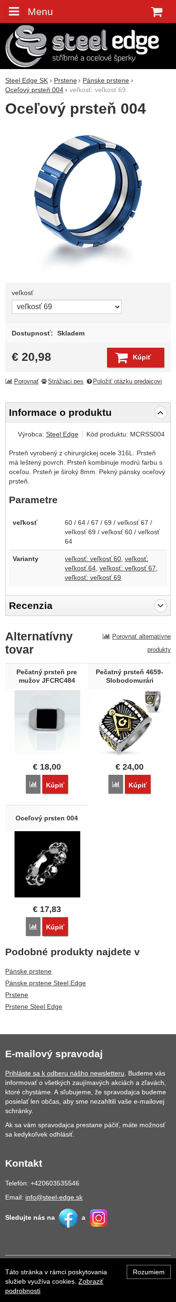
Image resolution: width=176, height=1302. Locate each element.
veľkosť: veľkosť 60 (93, 558)
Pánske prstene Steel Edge (45, 983)
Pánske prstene (28, 971)
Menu (40, 11)
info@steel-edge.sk (54, 1197)
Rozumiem (149, 1272)
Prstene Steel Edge (33, 1006)
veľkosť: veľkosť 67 (127, 568)
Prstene (16, 994)
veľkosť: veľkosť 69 (93, 577)
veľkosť (22, 292)
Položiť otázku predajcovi (127, 381)
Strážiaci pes (66, 381)
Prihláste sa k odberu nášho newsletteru (64, 1073)
